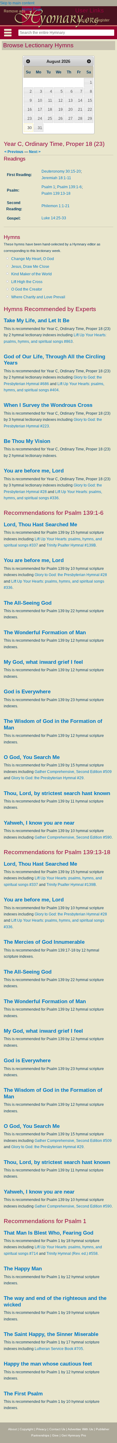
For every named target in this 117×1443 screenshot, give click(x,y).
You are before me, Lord (34, 471)
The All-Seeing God (27, 603)
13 (70, 100)
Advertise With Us (80, 1429)
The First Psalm (23, 1394)
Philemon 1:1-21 (55, 206)
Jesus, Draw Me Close (30, 266)
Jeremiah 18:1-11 (56, 178)
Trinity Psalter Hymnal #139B (71, 545)
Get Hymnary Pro (73, 1435)
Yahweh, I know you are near (39, 823)
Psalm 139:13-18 (56, 193)
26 (60, 118)
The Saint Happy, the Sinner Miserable (51, 1334)
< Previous (13, 152)
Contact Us (57, 1429)
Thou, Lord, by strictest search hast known (57, 793)
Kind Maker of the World (31, 274)
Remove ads (14, 11)
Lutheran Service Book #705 (59, 1349)
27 (70, 118)
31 (40, 128)
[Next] (89, 61)
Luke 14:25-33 (53, 218)
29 (90, 118)
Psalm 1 (48, 187)
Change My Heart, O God (32, 259)
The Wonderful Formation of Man (45, 632)
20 (70, 109)
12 (60, 100)
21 (80, 109)
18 (50, 109)
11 (50, 100)
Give (55, 1435)
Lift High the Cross (26, 282)
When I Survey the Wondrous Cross (48, 405)
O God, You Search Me (32, 757)
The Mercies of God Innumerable (44, 942)
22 (90, 109)
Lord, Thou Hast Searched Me (40, 525)
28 (80, 118)
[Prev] (28, 61)
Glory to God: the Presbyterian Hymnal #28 (71, 575)
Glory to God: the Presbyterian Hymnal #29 (47, 778)
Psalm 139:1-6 (69, 187)
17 (40, 109)
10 (40, 100)
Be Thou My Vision (27, 441)
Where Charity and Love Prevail (38, 297)
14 (80, 100)
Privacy (41, 1429)
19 (60, 109)
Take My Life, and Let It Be (36, 321)
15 (90, 100)
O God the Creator (26, 289)
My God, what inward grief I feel (43, 662)
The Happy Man (23, 1269)
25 (50, 118)
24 (40, 118)
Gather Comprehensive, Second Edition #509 (73, 772)
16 (29, 109)
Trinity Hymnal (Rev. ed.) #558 (72, 1253)
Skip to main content (17, 3)
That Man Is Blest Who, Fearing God (48, 1233)
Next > (35, 152)
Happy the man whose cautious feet (48, 1364)
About (12, 1429)
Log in (82, 20)
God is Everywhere (27, 692)
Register (102, 20)
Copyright (26, 1429)
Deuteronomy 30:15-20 (61, 171)
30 (29, 128)
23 (29, 118)
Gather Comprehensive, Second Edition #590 (73, 837)
